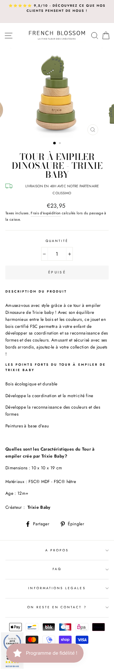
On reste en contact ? (56, 607)
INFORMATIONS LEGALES (57, 588)
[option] (57, 8)
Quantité (57, 240)
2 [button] (60, 143)
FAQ (57, 569)
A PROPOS (57, 550)
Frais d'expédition (45, 213)
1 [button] (54, 143)
